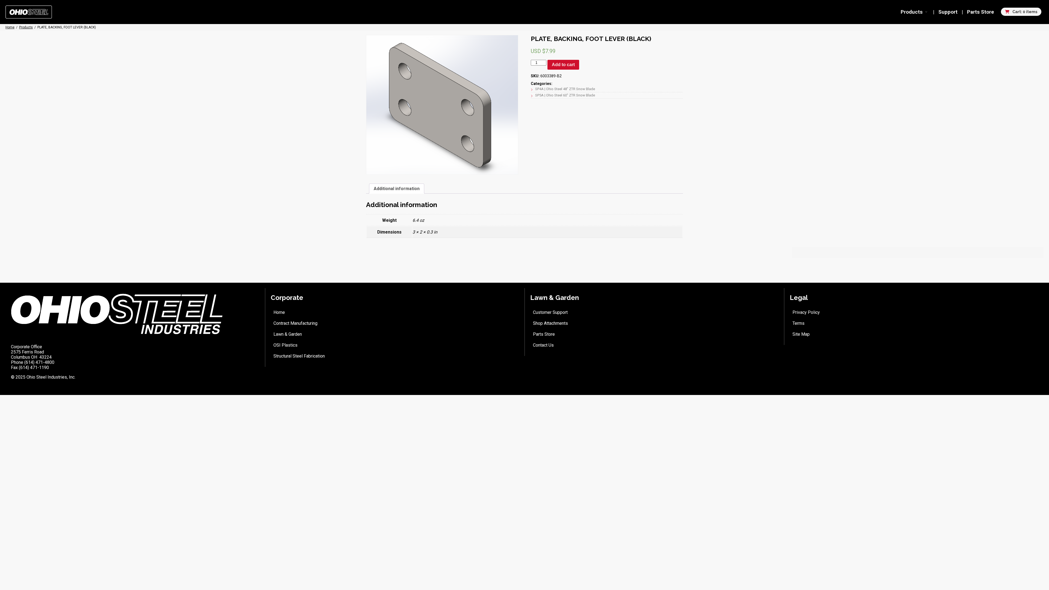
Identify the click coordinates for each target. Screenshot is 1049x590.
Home (279, 312)
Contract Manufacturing (295, 323)
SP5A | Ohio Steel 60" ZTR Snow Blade (565, 95)
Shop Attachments (550, 323)
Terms (798, 323)
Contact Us (543, 345)
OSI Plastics (285, 345)
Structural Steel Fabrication (299, 356)
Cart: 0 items (1024, 12)
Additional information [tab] (397, 188)
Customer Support (550, 312)
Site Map (801, 334)
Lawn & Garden (287, 334)
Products (912, 12)
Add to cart (563, 64)
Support (947, 12)
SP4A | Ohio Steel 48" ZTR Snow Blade (565, 89)
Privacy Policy (806, 312)
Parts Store (980, 12)
